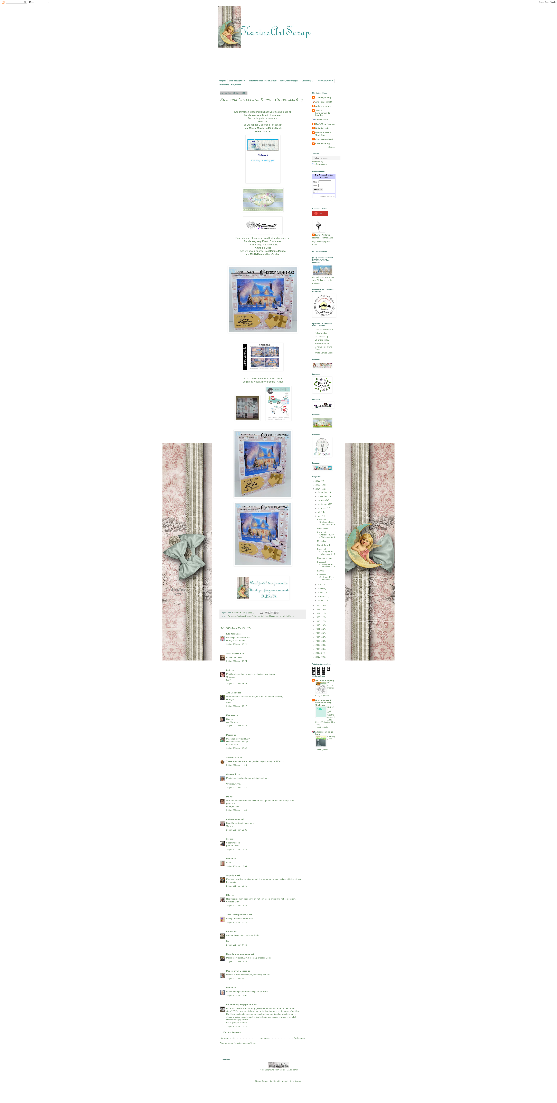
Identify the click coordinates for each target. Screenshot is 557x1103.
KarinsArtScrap (322, 235)
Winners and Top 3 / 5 (308, 81)
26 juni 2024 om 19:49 (236, 905)
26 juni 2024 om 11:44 (236, 787)
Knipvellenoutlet (322, 343)
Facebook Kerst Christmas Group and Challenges (262, 81)
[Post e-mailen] (261, 613)
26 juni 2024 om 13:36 (236, 830)
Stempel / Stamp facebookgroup (289, 81)
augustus (322, 508)
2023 (318, 605)
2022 (318, 609)
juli (319, 512)
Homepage (264, 1038)
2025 (318, 485)
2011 (317, 653)
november (323, 496)
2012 (318, 649)
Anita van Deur (233, 653)
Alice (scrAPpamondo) (237, 914)
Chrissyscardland (324, 139)
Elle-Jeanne (232, 634)
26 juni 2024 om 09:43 (236, 748)
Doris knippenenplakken (238, 954)
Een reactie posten (232, 1032)
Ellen (228, 895)
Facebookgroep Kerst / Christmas (262, 241)
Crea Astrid (231, 774)
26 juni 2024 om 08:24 (236, 661)
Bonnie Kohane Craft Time (323, 133)
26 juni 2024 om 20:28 (236, 922)
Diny (228, 797)
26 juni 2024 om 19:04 (236, 866)
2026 (318, 481)
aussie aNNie (232, 757)
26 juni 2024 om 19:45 (236, 886)
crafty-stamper (233, 819)
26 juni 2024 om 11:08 (236, 765)
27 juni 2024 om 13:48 (236, 962)
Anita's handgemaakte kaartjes (322, 112)
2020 (318, 617)
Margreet (230, 715)
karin (228, 670)
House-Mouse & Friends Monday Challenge (323, 702)
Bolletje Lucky (322, 128)
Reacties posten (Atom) (245, 1043)
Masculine (322, 541)
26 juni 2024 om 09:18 (236, 726)
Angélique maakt (323, 102)
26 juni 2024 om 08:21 (236, 644)
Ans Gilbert (232, 693)
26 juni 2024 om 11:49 (236, 810)
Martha (229, 735)
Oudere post (299, 1038)
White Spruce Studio (324, 353)
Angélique (231, 875)
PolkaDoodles (321, 333)
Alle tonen (331, 147)
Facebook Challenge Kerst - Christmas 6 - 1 (326, 577)
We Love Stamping (324, 680)
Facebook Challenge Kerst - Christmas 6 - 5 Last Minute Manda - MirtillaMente (261, 616)
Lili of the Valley (322, 340)
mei (320, 584)
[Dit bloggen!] (269, 612)
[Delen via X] (272, 612)
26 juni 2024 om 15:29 (236, 849)
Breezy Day (322, 528)
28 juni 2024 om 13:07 (236, 995)
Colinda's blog (322, 143)
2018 (318, 625)
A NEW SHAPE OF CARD (325, 81)
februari (321, 596)
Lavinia (320, 571)
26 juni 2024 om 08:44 (236, 683)
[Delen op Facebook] (274, 612)
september (323, 504)
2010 (318, 657)
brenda (229, 931)
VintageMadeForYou (289, 1070)
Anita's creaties (323, 106)
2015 (318, 637)
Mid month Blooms (330, 685)
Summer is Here (324, 558)
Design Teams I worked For (237, 81)
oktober (321, 500)
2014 (318, 641)
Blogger (297, 1081)
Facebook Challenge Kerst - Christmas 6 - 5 (326, 522)
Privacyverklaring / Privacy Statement (230, 85)
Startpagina (222, 81)
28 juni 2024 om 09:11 (236, 978)
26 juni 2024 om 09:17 (236, 706)
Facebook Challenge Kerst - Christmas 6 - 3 (326, 551)
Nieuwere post (227, 1038)
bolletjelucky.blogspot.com (239, 1004)
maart (321, 592)
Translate (322, 164)
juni (320, 516)
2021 (318, 613)
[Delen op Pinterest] (277, 612)
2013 (318, 645)
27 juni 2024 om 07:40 (236, 945)
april (320, 588)
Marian (229, 858)
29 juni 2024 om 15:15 (236, 1026)
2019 (318, 621)
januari (321, 600)
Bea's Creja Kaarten (325, 124)
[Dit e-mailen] (266, 612)
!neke (229, 839)
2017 (318, 629)
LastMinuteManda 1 (324, 329)
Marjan (230, 987)
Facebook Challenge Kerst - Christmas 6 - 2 (326, 564)
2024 (318, 489)
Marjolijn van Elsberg (236, 971)
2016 (318, 633)
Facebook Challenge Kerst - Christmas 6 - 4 (326, 534)
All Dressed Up (321, 336)
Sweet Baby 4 (323, 545)
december (323, 492)
